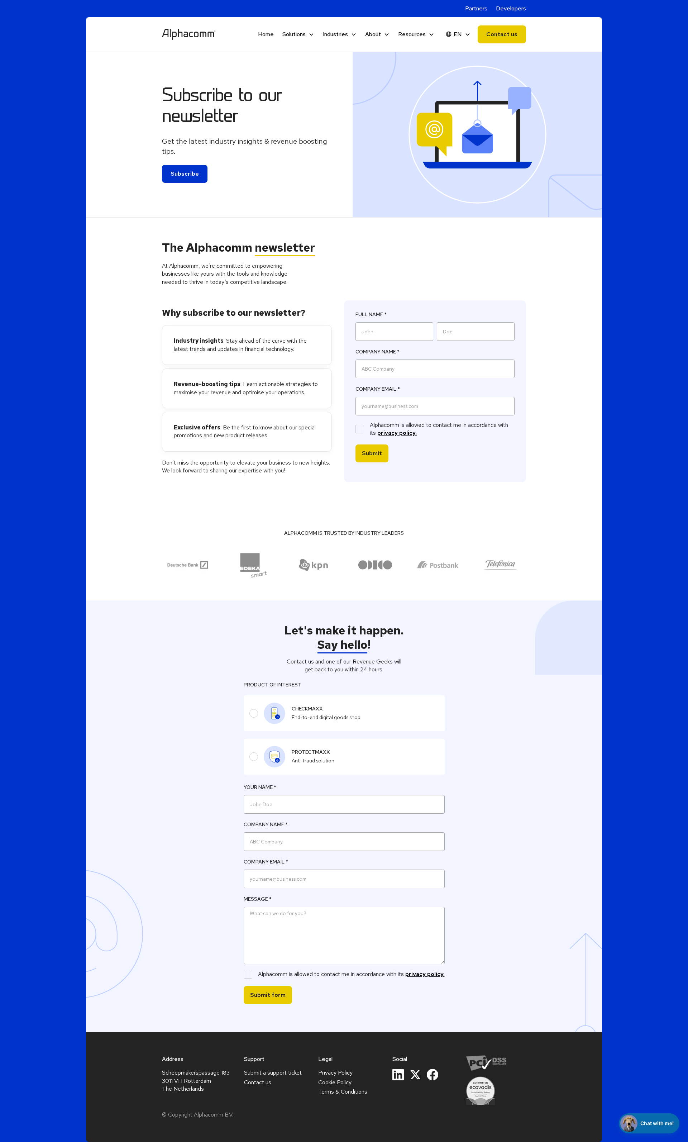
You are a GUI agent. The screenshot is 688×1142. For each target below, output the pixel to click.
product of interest (272, 684)
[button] (298, 34)
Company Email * (377, 389)
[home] (189, 34)
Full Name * (371, 314)
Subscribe (185, 173)
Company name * (377, 351)
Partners (476, 8)
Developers (511, 8)
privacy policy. (397, 433)
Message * (258, 899)
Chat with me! (657, 1123)
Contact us (501, 34)
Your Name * (260, 787)
